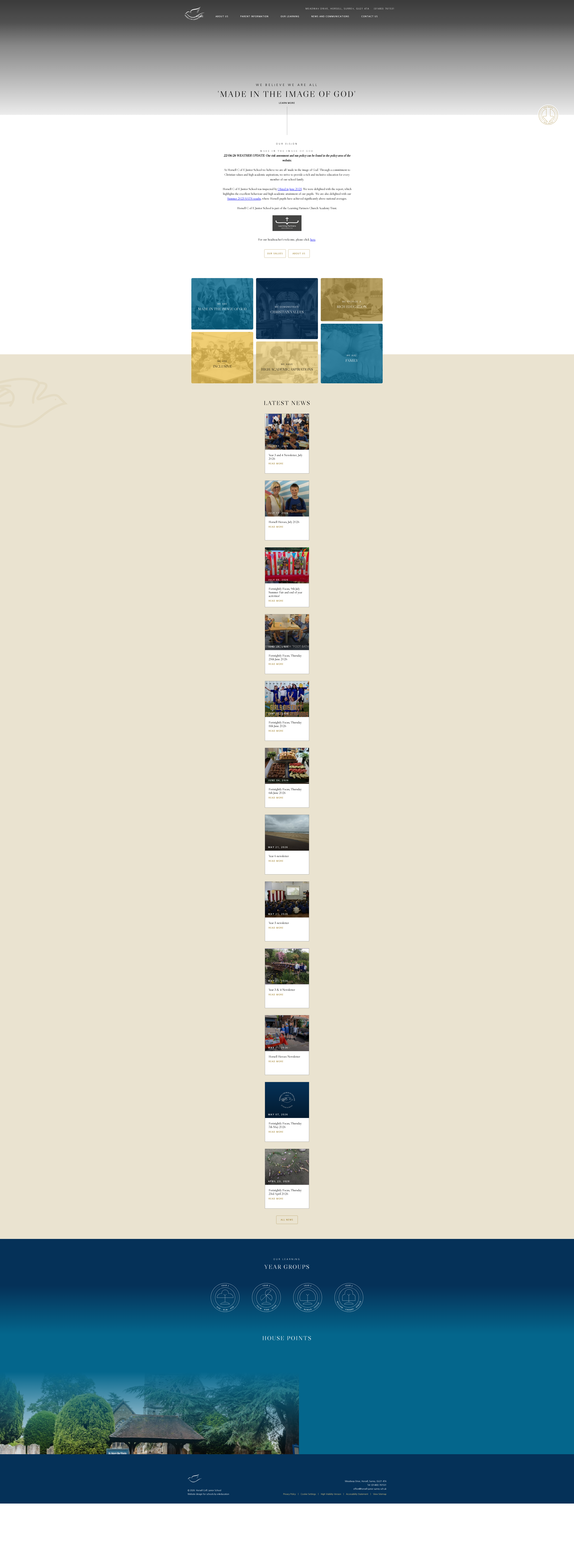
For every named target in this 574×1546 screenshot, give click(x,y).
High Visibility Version (331, 1494)
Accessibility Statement (357, 1494)
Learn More (287, 103)
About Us (299, 254)
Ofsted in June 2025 (290, 189)
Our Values (275, 254)
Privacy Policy (289, 1494)
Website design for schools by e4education (208, 1494)
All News (287, 1220)
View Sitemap (379, 1494)
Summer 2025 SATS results (244, 198)
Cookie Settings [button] (307, 1494)
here (312, 239)
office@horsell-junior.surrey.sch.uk (369, 1489)
